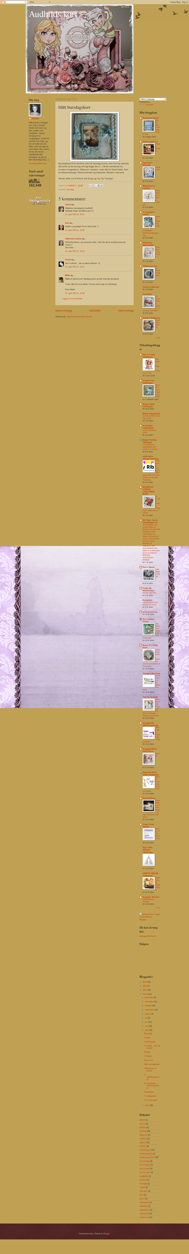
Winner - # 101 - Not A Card (157, 833)
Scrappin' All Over (151, 897)
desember (149, 997)
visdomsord (144, 1217)
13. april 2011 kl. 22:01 (74, 251)
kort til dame (145, 1165)
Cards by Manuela (151, 287)
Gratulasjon (149, 1092)
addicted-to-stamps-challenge (151, 457)
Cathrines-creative (73, 239)
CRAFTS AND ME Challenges (150, 874)
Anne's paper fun (150, 142)
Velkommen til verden (150, 1069)
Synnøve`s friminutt (147, 164)
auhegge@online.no (148, 936)
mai (147, 1026)
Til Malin (147, 1056)
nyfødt (142, 1187)
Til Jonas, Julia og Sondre (152, 1047)
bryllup (142, 1127)
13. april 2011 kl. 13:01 (74, 214)
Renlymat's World (151, 118)
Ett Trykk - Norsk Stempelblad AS (150, 521)
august (148, 1014)
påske (142, 1198)
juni (146, 1022)
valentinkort (144, 1210)
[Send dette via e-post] (90, 185)
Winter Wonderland (151, 414)
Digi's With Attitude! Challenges (148, 849)
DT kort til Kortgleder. (157, 271)
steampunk (144, 1202)
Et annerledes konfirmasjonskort (151, 1085)
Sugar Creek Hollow (148, 825)
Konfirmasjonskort (157, 323)
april (147, 1030)
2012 (145, 990)
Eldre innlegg (126, 310)
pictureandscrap (150, 612)
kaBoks (143, 1146)
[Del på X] (95, 185)
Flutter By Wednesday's (149, 589)
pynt (141, 1195)
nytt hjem (144, 1191)
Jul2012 (143, 1138)
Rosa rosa (148, 1060)
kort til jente (145, 1169)
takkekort (144, 1206)
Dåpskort (143, 1135)
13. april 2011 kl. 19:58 (74, 230)
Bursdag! (148, 1033)
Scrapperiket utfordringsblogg (150, 724)
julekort (143, 1142)
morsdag (143, 1184)
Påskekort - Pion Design (157, 252)
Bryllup (147, 1052)
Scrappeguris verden (149, 213)
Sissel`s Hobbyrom (151, 318)
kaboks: (157, 754)
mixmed (143, 1180)
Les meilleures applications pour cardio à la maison (150, 446)
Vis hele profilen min (37, 163)
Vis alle (157, 337)
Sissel (68, 259)
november (149, 1002)
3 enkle (147, 1037)
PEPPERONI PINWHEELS (157, 884)
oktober (148, 1005)
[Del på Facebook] (98, 185)
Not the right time (149, 593)
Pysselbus (147, 294)
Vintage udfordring (151, 673)
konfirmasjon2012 (147, 1157)
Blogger (106, 1233)
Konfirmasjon (149, 1042)
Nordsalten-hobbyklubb (148, 426)
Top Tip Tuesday (150, 697)
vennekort (144, 1213)
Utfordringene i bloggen (149, 900)
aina (67, 223)
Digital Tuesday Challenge (150, 441)
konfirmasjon (145, 1150)
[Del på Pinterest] (101, 185)
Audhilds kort (53, 13)
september (149, 1010)
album (142, 1120)
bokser (142, 1124)
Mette (67, 275)
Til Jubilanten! (150, 1096)
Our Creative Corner (148, 620)
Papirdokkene (149, 798)
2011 (145, 994)
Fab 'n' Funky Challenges (149, 355)
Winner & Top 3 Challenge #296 (157, 391)
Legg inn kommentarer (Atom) (79, 316)
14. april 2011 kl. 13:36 (74, 293)
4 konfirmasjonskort (151, 1077)
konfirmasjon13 (146, 1154)
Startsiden (95, 310)
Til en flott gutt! (150, 1100)
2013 (145, 986)
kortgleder (144, 1176)
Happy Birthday (157, 147)
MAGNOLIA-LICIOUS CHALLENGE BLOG (148, 490)
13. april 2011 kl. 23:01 (74, 267)
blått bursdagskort (152, 1064)
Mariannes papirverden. (148, 244)
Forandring (157, 168)
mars (147, 1105)
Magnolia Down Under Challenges (151, 773)
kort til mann (145, 1172)
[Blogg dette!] (93, 185)
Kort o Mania (148, 567)
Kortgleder (147, 600)
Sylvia (68, 204)
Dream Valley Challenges (149, 405)
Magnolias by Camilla (149, 187)
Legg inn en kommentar (72, 299)
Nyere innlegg (63, 310)
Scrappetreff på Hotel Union (150, 750)
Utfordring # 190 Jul (157, 573)
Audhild (35, 119)
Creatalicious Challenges (149, 381)
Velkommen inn (150, 266)
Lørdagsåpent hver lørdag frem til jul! (150, 603)
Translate (149, 105)
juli (146, 1018)
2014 (145, 982)
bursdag (70, 189)
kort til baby (145, 1161)
